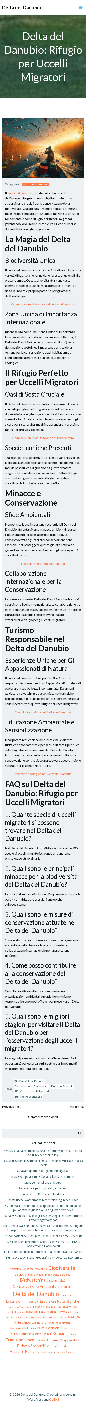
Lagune (9, 1317)
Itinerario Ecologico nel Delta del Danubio (43, 774)
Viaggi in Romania (24, 1351)
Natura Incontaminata (28, 1322)
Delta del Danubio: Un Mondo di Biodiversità (43, 438)
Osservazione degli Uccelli (58, 1322)
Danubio (66, 1286)
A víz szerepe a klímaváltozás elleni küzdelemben (43, 1177)
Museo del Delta (39, 1317)
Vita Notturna (68, 1352)
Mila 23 (26, 1317)
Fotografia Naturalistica (40, 1311)
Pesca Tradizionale (48, 1327)
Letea (18, 1317)
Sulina (73, 1334)
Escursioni (66, 1295)
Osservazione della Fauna (23, 1328)
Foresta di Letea (15, 1312)
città (62, 1280)
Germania (63, 1311)
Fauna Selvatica (67, 1306)
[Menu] (80, 7)
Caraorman (52, 1280)
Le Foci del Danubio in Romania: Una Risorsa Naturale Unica (43, 1252)
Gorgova (74, 1312)
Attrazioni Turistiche (21, 1268)
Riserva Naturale (20, 1334)
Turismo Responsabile (28, 1096)
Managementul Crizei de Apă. (43, 1182)
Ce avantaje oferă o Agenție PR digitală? (43, 1171)
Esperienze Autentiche (20, 1307)
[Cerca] (79, 1133)
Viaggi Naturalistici (50, 1352)
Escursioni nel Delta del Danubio (43, 563)
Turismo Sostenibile (32, 1345)
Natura (74, 1317)
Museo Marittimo (57, 1317)
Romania (60, 1333)
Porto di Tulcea (68, 1328)
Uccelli (54, 1346)
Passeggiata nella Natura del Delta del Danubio (43, 304)
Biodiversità (61, 1268)
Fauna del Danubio (44, 1306)
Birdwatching (33, 1280)
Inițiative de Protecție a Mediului (43, 1194)
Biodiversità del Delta (57, 1274)
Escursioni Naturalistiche (59, 1301)
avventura (41, 1268)
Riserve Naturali (41, 1334)
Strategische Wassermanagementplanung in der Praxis (43, 1200)
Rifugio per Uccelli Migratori (31, 1091)
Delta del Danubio (35, 184)
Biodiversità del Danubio (29, 1081)
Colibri (54, 1399)
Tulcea (41, 1340)
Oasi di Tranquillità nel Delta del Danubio (43, 712)
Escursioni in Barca (22, 1301)
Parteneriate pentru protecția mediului (43, 1188)
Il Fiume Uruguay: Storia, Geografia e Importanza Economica (43, 1257)
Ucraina (64, 1346)
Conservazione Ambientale (31, 1086)
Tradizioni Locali (21, 1339)
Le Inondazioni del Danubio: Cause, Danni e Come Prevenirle (43, 1236)
